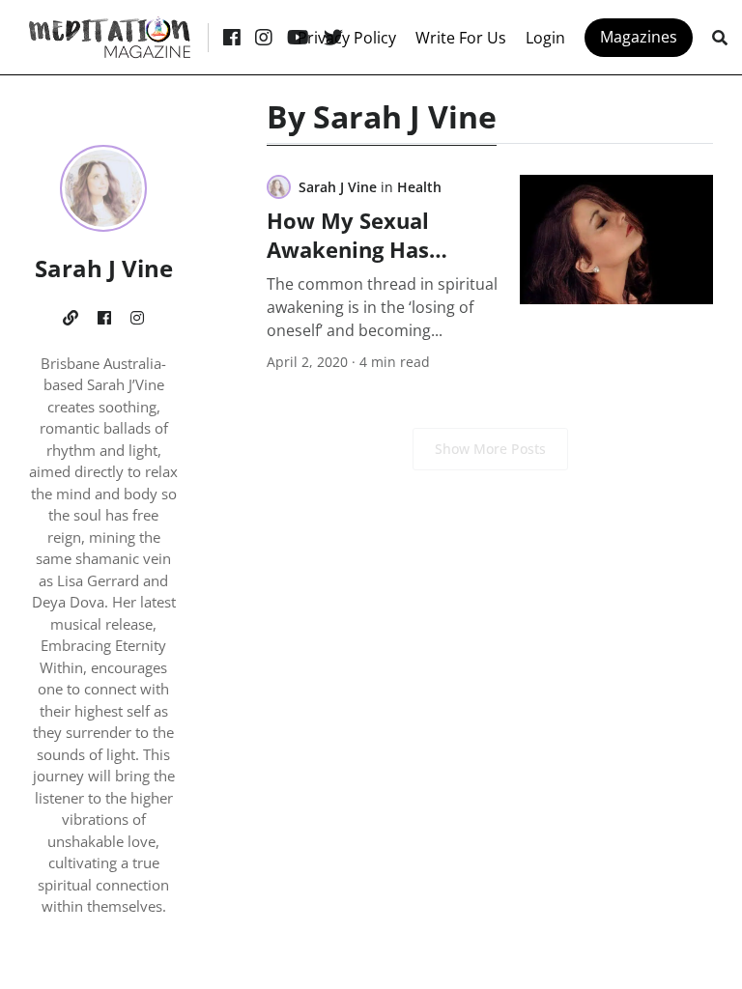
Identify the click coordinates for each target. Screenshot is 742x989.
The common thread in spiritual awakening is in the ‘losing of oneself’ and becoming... (382, 307)
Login (545, 37)
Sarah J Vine (338, 187)
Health (419, 187)
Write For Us (460, 37)
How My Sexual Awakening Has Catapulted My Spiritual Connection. (378, 263)
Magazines (638, 36)
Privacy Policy (347, 37)
